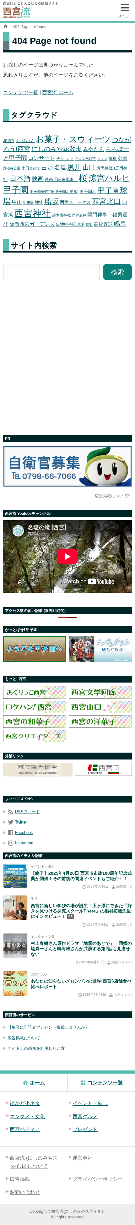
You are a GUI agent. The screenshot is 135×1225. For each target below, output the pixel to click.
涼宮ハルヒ (109, 178)
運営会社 (83, 1158)
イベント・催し (43, 866)
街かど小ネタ (25, 1103)
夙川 (74, 167)
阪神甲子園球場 (70, 224)
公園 (122, 158)
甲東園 (28, 202)
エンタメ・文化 (43, 937)
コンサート (41, 158)
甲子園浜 (88, 191)
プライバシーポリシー (98, 1179)
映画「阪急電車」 (61, 179)
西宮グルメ (39, 974)
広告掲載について (111, 495)
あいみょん (25, 141)
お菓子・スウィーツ (73, 139)
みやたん (93, 149)
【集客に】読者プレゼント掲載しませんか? (47, 1027)
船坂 (51, 201)
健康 (113, 158)
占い (47, 167)
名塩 (60, 167)
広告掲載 (20, 1179)
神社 (39, 202)
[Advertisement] (67, 357)
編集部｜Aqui (121, 962)
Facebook (24, 832)
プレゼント (85, 1129)
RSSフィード (27, 811)
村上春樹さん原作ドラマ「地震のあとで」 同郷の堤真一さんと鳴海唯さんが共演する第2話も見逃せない (81, 949)
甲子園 (16, 190)
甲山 (17, 202)
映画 (38, 179)
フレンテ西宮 (85, 159)
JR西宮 (8, 141)
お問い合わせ (25, 1192)
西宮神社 (32, 213)
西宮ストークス (75, 202)
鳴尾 (120, 223)
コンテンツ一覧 (20, 92)
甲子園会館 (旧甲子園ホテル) (54, 191)
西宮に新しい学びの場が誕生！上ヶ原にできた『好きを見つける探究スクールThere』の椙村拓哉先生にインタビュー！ (81, 911)
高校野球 (103, 224)
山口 (89, 167)
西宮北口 (106, 201)
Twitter (21, 822)
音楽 (89, 224)
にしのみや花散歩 (56, 148)
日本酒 (20, 178)
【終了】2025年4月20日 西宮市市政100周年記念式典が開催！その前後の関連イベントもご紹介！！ (81, 876)
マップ (102, 159)
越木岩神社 (61, 215)
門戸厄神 (79, 215)
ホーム (37, 1082)
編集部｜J (124, 886)
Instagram (24, 843)
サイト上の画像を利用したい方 (36, 1048)
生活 (34, 899)
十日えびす (31, 168)
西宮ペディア (25, 1129)
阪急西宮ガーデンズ (32, 224)
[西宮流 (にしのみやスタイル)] (5, 26)
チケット (65, 158)
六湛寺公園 (11, 168)
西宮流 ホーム (57, 92)
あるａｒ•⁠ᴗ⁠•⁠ (123, 994)
